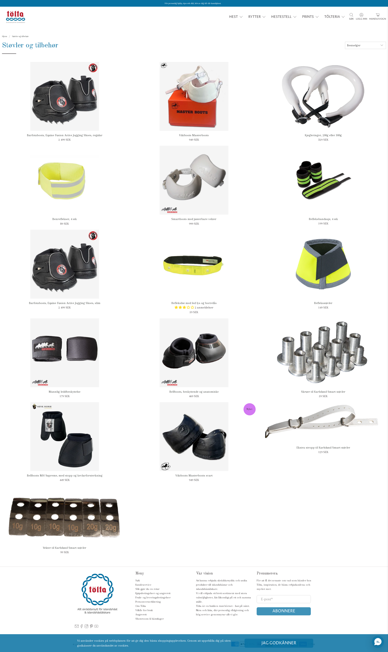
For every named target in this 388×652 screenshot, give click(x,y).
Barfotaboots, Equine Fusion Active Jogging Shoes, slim (64, 303)
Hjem (4, 36)
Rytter (254, 17)
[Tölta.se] (15, 17)
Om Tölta (140, 605)
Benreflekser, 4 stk (64, 219)
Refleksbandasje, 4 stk (323, 219)
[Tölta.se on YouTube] (96, 627)
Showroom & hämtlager (149, 618)
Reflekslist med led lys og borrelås (194, 303)
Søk (137, 580)
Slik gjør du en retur (147, 588)
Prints (308, 17)
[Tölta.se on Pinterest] (91, 627)
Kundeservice (143, 584)
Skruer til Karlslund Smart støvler (323, 392)
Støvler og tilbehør (20, 36)
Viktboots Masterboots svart (194, 475)
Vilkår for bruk (144, 610)
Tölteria (332, 17)
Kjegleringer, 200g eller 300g (323, 135)
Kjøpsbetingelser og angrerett (152, 593)
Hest (233, 17)
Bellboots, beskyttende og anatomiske (194, 392)
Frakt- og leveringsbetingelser (153, 597)
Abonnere (283, 611)
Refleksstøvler (323, 303)
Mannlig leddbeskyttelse (64, 392)
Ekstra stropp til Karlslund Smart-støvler (323, 447)
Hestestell (281, 17)
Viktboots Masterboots (194, 135)
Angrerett (141, 614)
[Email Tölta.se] (77, 627)
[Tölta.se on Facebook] (81, 627)
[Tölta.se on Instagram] (86, 627)
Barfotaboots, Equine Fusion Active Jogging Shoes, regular (64, 135)
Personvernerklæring (148, 601)
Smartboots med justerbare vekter (193, 219)
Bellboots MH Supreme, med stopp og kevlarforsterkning (64, 475)
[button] (378, 642)
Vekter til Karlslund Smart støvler (64, 548)
